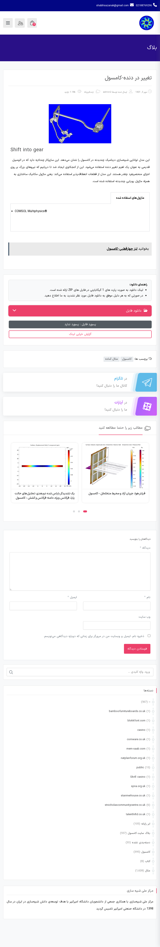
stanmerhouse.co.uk (133, 796)
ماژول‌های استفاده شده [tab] (130, 198)
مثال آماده (111, 359)
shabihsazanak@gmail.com (112, 5)
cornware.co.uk (136, 739)
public (140, 768)
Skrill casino (137, 777)
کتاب (147, 861)
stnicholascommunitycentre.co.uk (125, 805)
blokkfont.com (136, 721)
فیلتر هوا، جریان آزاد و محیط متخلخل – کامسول (116, 493)
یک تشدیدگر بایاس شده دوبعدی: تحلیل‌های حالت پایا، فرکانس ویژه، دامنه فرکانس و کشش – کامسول (45, 495)
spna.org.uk (138, 786)
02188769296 (144, 5)
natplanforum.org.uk (133, 758)
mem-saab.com (135, 749)
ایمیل (72, 597)
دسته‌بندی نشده (141, 843)
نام (147, 597)
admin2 (107, 92)
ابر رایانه (145, 824)
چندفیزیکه (89, 92)
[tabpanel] (80, 217)
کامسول (127, 359)
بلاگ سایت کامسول (139, 833)
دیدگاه (145, 548)
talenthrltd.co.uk (135, 814)
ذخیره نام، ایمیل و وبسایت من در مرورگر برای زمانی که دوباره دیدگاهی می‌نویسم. (94, 636)
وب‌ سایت (144, 617)
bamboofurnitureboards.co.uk (127, 711)
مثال (147, 871)
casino (141, 730)
